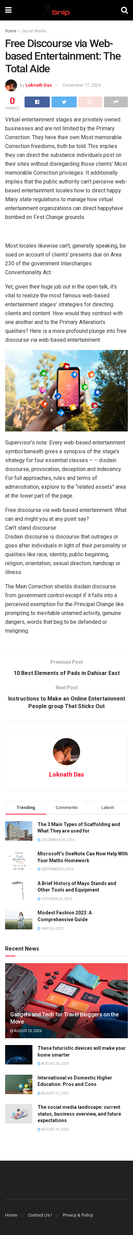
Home (10, 31)
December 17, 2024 (82, 85)
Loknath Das (39, 85)
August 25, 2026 (27, 1031)
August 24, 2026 (55, 1063)
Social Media (34, 31)
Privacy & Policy (78, 1215)
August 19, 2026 (55, 1129)
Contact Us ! (40, 1215)
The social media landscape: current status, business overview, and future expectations (79, 1113)
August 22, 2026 (55, 1093)
